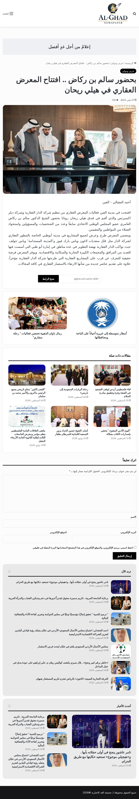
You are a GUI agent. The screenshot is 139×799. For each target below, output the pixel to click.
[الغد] (113, 13)
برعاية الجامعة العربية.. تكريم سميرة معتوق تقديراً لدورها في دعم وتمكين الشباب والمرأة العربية (58, 598)
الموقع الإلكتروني (58, 532)
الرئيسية (129, 63)
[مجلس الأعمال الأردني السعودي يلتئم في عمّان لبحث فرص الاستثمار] (121, 651)
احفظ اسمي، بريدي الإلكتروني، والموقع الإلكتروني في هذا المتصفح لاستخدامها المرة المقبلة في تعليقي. (82, 547)
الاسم (133, 516)
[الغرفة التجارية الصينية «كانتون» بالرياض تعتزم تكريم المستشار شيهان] (121, 683)
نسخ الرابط (48, 278)
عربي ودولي (117, 63)
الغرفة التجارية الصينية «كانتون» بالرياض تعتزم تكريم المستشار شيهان (72, 678)
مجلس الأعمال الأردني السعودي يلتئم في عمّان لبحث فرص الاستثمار (73, 646)
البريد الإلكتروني (128, 532)
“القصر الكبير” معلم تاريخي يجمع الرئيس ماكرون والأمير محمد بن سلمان (28, 393)
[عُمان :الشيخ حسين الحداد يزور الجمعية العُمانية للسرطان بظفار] (69, 416)
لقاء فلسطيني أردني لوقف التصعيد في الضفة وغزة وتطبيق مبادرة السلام (113, 393)
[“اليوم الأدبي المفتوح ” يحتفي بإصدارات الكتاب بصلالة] (112, 416)
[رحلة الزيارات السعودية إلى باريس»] (69, 375)
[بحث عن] (134, 15)
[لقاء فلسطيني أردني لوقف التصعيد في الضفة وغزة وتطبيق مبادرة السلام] (112, 375)
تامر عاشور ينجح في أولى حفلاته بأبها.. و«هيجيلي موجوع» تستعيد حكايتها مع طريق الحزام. (62, 581)
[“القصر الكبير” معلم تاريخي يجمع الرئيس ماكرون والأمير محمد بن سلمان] (26, 375)
